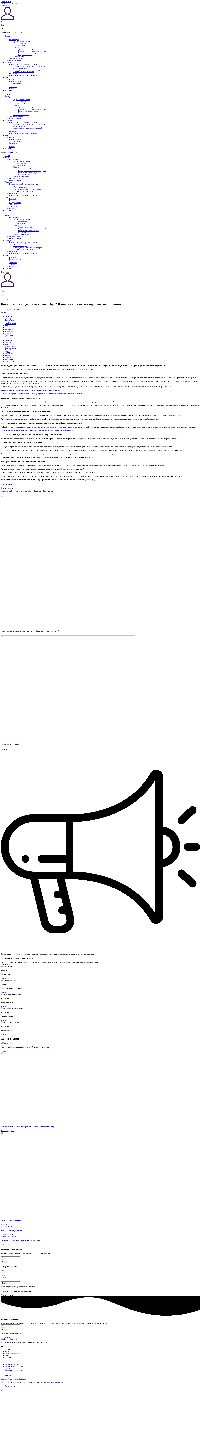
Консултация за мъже (21, 57)
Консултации (14, 40)
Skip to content (6, 2)
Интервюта (9, 335)
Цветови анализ (15, 81)
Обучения (8, 62)
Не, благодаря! (34, 1440)
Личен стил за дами (20, 68)
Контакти (8, 90)
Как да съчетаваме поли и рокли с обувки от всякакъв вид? (30, 631)
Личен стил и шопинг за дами (28, 53)
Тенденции (9, 331)
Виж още (4, 978)
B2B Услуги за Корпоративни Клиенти (23, 75)
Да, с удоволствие (34, 1426)
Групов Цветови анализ (21, 42)
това (190, 427)
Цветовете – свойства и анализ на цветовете (29, 66)
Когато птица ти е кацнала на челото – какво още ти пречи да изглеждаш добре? (31, 390)
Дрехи (7, 327)
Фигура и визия (15, 83)
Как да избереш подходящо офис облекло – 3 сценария (27, 491)
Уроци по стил (10, 322)
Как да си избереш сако (11, 1230)
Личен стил (13, 85)
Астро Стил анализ (20, 45)
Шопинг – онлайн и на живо (23, 72)
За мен (7, 36)
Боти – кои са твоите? (12, 744)
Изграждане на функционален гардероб (32, 51)
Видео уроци (14, 73)
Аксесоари (13, 87)
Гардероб (12, 79)
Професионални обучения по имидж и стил (24, 64)
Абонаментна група (16, 58)
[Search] (26, 272)
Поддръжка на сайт (47, 1382)
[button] (2, 29)
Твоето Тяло (16, 309)
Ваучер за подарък (15, 60)
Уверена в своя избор (25, 49)
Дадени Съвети (10, 337)
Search (3, 5)
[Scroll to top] (2, 1390)
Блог (6, 77)
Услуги (7, 38)
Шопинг (12, 89)
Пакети (16, 47)
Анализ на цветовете (20, 43)
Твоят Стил (9, 326)
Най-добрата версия (25, 55)
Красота (8, 309)
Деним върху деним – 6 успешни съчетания (20, 1240)
